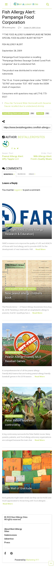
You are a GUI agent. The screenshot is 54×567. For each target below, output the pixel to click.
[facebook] (5, 553)
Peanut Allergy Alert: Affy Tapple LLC (12, 157)
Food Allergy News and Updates (20, 289)
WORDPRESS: (9, 174)
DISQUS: (32, 174)
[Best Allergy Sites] (25, 4)
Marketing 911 (32, 560)
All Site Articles (14, 225)
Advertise (9, 539)
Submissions (10, 535)
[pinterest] (11, 553)
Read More (41, 249)
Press (7, 542)
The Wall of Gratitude (18, 488)
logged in (18, 190)
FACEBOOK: (22, 174)
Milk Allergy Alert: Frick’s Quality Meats (41, 157)
